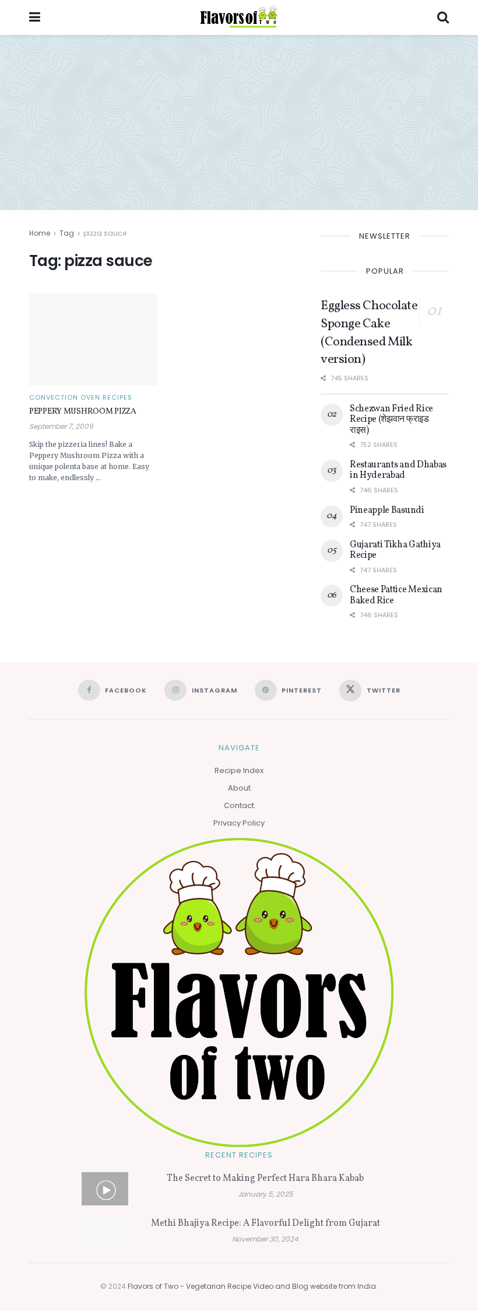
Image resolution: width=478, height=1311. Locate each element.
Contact (239, 805)
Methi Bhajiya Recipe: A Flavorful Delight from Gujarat (265, 1223)
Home (39, 233)
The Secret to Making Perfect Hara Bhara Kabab (265, 1178)
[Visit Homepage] (238, 17)
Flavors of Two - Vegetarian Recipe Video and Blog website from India (252, 1286)
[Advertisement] (239, 122)
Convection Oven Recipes (80, 397)
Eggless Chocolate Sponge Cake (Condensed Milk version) (369, 333)
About (239, 787)
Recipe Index (239, 770)
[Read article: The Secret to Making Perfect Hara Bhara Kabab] (105, 1188)
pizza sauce (104, 233)
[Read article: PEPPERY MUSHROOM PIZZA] (93, 339)
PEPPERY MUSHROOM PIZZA (82, 411)
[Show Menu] (34, 17)
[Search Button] (443, 17)
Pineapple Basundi (387, 510)
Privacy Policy (239, 822)
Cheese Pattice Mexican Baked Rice (396, 595)
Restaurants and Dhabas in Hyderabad (398, 470)
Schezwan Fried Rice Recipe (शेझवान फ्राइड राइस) (391, 420)
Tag (66, 233)
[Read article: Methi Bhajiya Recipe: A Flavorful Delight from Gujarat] (105, 1233)
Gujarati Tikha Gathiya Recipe (395, 550)
